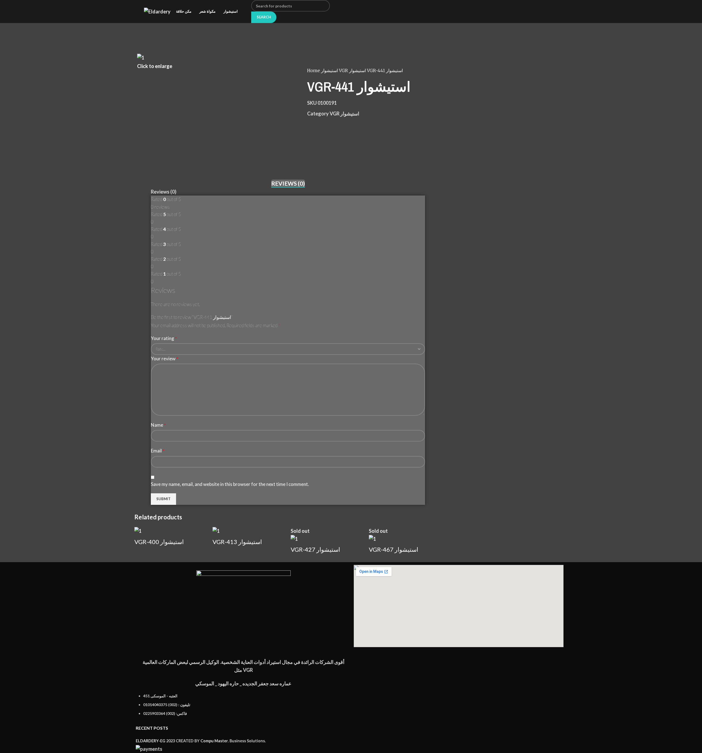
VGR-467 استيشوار (393, 549)
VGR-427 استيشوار (315, 549)
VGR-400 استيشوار (159, 541)
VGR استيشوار (353, 70)
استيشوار (330, 70)
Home (314, 70)
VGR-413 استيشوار (237, 541)
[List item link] (243, 707)
